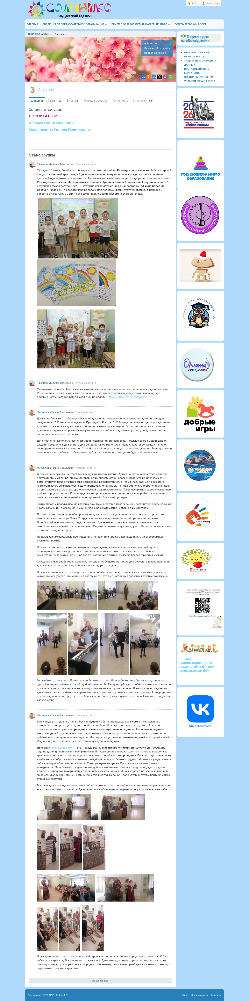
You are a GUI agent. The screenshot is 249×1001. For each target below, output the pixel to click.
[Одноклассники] (148, 77)
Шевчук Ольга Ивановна (52, 123)
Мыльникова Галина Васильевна (60, 130)
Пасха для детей (62, 747)
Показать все (100, 980)
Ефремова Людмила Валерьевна (55, 164)
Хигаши (162, 53)
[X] (159, 77)
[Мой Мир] (154, 77)
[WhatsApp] (170, 77)
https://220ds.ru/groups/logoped (127, 396)
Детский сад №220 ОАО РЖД (44, 995)
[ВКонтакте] (143, 77)
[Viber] (165, 77)
